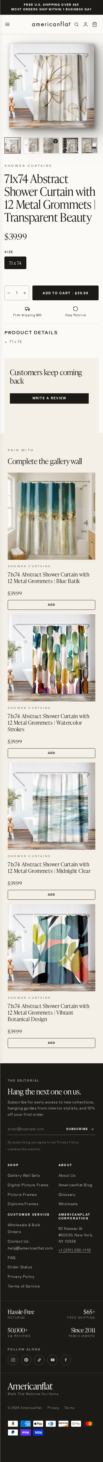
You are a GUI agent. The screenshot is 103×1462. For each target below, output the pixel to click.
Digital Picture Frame (28, 1185)
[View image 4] (70, 145)
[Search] (76, 24)
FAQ (12, 1258)
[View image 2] (32, 145)
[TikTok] (39, 1360)
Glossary (67, 1195)
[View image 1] (12, 145)
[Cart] (95, 24)
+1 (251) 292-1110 (75, 1250)
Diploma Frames (23, 1204)
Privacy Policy (21, 1277)
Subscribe (77, 1129)
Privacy (53, 1408)
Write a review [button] (49, 398)
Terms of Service (24, 1286)
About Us (67, 1175)
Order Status (20, 1267)
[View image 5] (89, 145)
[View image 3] (51, 145)
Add (51, 605)
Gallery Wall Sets (24, 1175)
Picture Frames (22, 1195)
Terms (69, 1408)
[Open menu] (7, 24)
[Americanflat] (51, 24)
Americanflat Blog (76, 1185)
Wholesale (68, 1204)
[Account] (86, 24)
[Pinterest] (26, 1360)
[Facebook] (65, 1360)
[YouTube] (52, 1360)
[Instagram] (13, 1360)
